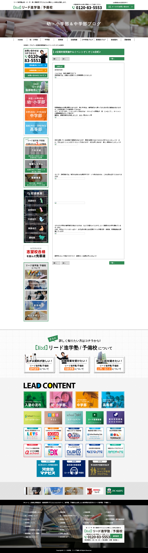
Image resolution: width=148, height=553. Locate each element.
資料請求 (116, 536)
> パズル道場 (109, 523)
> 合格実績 (27, 526)
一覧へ (112, 58)
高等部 (60, 40)
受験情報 (127, 40)
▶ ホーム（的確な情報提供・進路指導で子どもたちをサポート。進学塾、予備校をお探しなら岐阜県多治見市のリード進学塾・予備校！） (67, 502)
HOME (20, 40)
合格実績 (74, 40)
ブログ (32, 45)
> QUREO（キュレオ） (90, 523)
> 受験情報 (61, 512)
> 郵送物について (64, 530)
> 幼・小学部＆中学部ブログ (67, 515)
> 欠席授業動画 (109, 515)
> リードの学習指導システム (33, 512)
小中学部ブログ (87, 40)
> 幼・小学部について (31, 515)
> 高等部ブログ (63, 519)
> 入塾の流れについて (31, 537)
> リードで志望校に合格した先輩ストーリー (38, 530)
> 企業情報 (61, 523)
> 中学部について (29, 519)
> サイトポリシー (64, 526)
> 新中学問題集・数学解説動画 (114, 519)
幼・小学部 (34, 40)
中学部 (47, 40)
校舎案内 (114, 40)
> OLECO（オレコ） (90, 519)
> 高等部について (29, 523)
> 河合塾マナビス (88, 515)
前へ (55, 59)
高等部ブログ (101, 40)
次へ (64, 59)
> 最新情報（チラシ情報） (32, 533)
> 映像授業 (86, 512)
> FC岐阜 (108, 512)
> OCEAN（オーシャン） (66, 537)
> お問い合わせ (63, 533)
